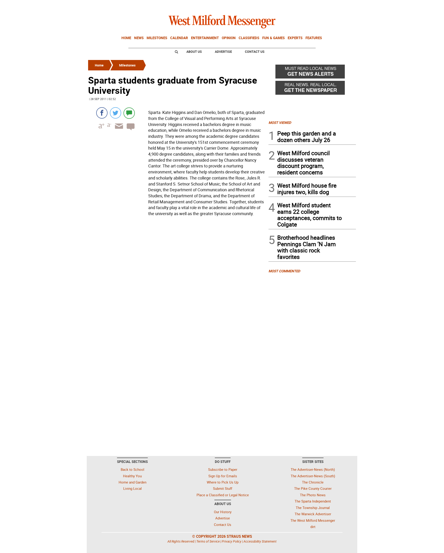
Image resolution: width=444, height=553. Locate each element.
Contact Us (255, 51)
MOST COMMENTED (284, 271)
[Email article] (117, 130)
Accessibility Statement (260, 541)
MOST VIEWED (279, 122)
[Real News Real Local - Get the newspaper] (312, 89)
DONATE (344, 5)
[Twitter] (115, 113)
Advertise (223, 51)
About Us (194, 51)
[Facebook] (102, 113)
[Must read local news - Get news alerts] (312, 73)
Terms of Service (208, 541)
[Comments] (129, 113)
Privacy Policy (231, 541)
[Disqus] (177, 277)
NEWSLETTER (318, 5)
